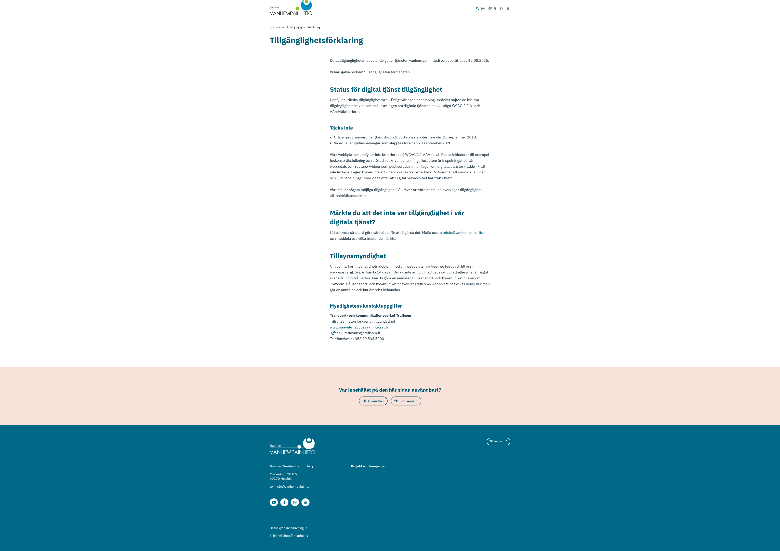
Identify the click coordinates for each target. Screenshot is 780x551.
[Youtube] (274, 502)
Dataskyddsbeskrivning (287, 528)
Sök (483, 8)
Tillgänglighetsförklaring (287, 536)
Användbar (375, 401)
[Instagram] (295, 502)
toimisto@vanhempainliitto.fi (462, 232)
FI (494, 8)
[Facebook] (284, 502)
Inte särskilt (408, 401)
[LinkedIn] (305, 502)
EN (508, 8)
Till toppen (496, 441)
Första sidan (277, 27)
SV (501, 8)
